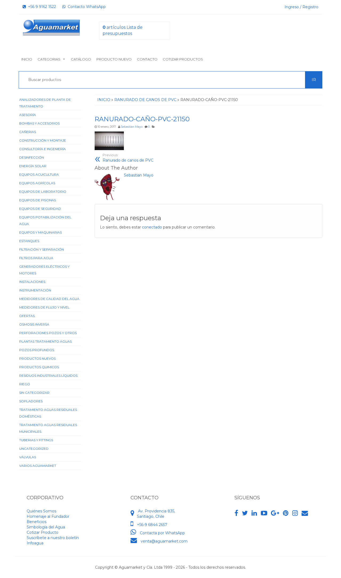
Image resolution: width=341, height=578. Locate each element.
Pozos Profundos (36, 350)
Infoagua (35, 543)
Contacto (147, 59)
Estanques (29, 241)
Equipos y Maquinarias (40, 232)
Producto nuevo (114, 59)
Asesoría (27, 115)
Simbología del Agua (46, 527)
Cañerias (27, 132)
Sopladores (31, 401)
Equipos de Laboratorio (42, 192)
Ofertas (27, 316)
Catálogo (81, 59)
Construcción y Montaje (42, 140)
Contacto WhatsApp (86, 6)
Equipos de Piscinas (37, 200)
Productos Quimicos (39, 367)
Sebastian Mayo (132, 127)
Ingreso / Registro (301, 7)
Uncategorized (33, 449)
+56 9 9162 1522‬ (41, 6)
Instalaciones (32, 282)
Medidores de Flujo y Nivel (44, 307)
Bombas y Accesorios (39, 123)
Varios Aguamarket (37, 466)
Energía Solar (32, 166)
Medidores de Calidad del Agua (49, 299)
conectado (152, 227)
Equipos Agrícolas (37, 183)
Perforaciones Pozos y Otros (48, 333)
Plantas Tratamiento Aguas (45, 341)
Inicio (26, 59)
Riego (24, 384)
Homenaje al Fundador (48, 516)
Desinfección (31, 157)
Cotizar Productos (183, 59)
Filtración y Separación (41, 249)
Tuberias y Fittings (36, 440)
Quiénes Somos (41, 511)
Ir (314, 79)
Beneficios (36, 521)
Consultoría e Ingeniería (42, 149)
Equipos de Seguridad (40, 209)
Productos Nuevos (37, 358)
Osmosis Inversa (34, 324)
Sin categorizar (34, 393)
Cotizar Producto (42, 532)
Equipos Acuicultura (39, 174)
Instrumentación (35, 290)
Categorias (49, 59)
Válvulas (27, 457)
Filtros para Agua (36, 258)
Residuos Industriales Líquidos (48, 376)
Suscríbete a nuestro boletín (53, 537)
